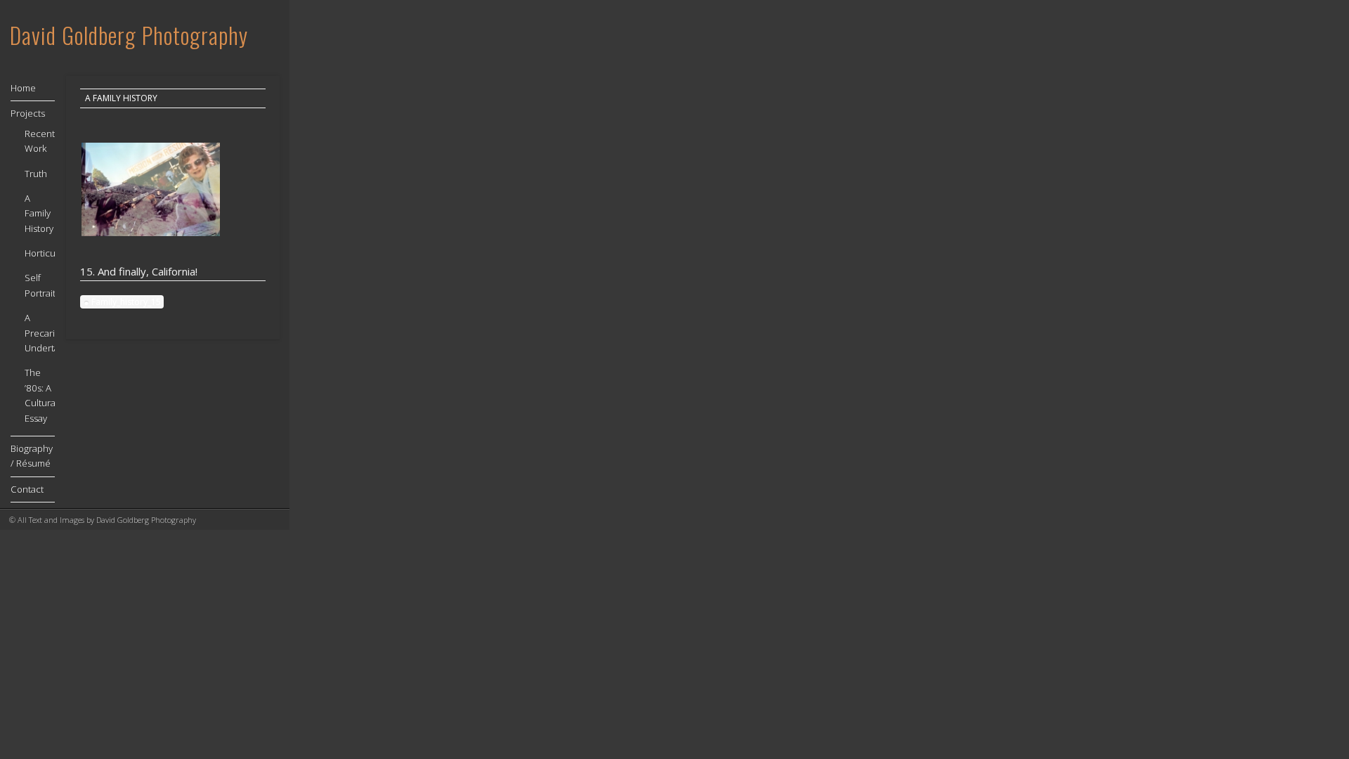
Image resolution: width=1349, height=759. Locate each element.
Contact (27, 489)
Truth (36, 173)
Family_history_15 (126, 302)
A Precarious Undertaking (50, 332)
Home (23, 88)
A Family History (121, 98)
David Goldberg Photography (129, 34)
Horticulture (50, 253)
